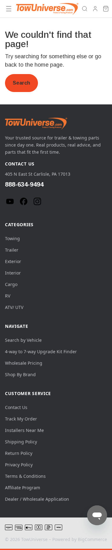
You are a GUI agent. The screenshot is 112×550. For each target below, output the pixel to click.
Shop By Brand (20, 374)
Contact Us (16, 407)
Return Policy (18, 453)
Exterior (13, 261)
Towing (12, 238)
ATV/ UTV (14, 307)
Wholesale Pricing (23, 363)
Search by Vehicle (23, 340)
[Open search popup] (85, 9)
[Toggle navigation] (9, 9)
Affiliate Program (22, 488)
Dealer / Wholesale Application (37, 499)
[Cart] (106, 9)
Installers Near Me (24, 430)
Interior (13, 273)
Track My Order (21, 419)
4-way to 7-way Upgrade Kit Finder (41, 351)
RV (7, 296)
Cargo (11, 284)
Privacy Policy (19, 465)
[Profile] (95, 9)
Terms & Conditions (25, 476)
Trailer (11, 250)
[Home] (47, 8)
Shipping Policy (21, 442)
